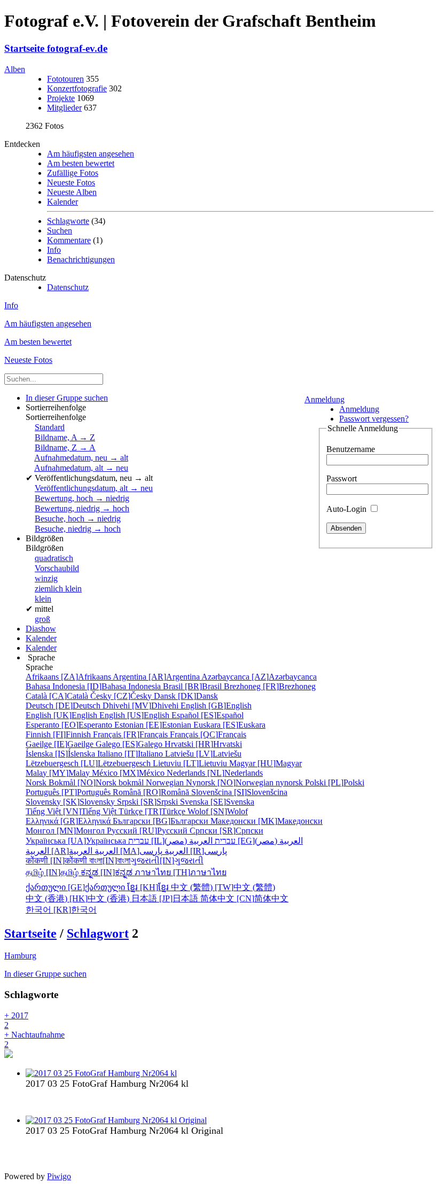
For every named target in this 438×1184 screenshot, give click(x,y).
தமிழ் (53, 872)
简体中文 (244, 898)
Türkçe (153, 811)
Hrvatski (203, 744)
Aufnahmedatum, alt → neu (81, 467)
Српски (226, 830)
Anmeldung (324, 399)
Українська (77, 840)
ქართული (76, 887)
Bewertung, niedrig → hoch (82, 508)
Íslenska (61, 753)
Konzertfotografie (77, 88)
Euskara (229, 724)
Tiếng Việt (72, 811)
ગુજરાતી (167, 860)
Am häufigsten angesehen (90, 153)
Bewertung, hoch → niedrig (82, 498)
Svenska (217, 801)
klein (43, 598)
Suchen (59, 230)
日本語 (165, 898)
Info (54, 249)
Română (152, 792)
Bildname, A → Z (65, 437)
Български (161, 820)
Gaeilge (61, 744)
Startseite (30, 933)
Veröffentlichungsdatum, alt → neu (94, 488)
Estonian (153, 724)
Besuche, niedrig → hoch (78, 528)
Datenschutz (68, 287)
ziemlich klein (58, 588)
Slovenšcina (239, 792)
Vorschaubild (57, 568)
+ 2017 (16, 1020)
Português (69, 792)
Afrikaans (69, 676)
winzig (46, 578)
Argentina (157, 676)
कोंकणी (57, 860)
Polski (334, 782)
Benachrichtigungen (81, 259)
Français (131, 734)
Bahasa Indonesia (94, 686)
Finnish (59, 734)
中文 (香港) (78, 898)
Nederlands (215, 772)
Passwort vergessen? (374, 418)
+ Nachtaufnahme (34, 1039)
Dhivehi (142, 705)
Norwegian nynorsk (225, 782)
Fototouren (65, 78)
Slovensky (71, 801)
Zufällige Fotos (72, 172)
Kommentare (69, 240)
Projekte (61, 98)
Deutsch (64, 705)
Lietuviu (191, 763)
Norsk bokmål (86, 782)
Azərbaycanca (259, 676)
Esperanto (70, 724)
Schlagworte (68, 220)
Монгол (66, 830)
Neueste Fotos (71, 182)
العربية (128, 850)
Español (207, 715)
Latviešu (203, 753)
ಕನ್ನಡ (108, 872)
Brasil (193, 686)
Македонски (266, 820)
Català (58, 695)
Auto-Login (347, 508)
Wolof (217, 811)
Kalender (62, 201)
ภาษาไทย (180, 872)
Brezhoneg (270, 686)
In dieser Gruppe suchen (45, 973)
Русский (148, 830)
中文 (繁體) (223, 887)
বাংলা (109, 860)
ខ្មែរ (149, 887)
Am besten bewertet (80, 163)
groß (42, 619)
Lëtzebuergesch (89, 763)
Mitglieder (64, 107)
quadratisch (54, 558)
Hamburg (20, 955)
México (129, 772)
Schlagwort (98, 933)
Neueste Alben (72, 192)
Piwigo (59, 1176)
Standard (50, 427)
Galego (130, 744)
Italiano (131, 753)
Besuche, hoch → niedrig (78, 518)
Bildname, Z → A (65, 447)
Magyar (265, 763)
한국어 (61, 909)
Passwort (341, 478)
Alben (14, 69)
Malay (59, 772)
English (216, 705)
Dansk (186, 695)
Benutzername (350, 449)
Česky (122, 695)
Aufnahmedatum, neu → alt (81, 457)
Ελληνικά (69, 820)
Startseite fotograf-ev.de (55, 48)
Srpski (148, 801)
